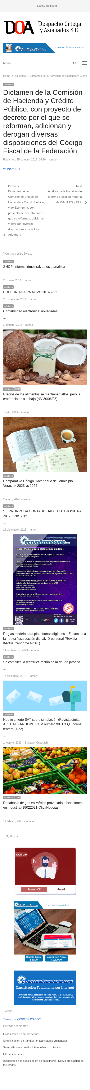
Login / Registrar (47, 5)
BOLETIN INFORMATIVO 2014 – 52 (30, 292)
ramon (53, 159)
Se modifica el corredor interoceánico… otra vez (32, 1047)
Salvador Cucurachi (36, 742)
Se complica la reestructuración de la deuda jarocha (41, 662)
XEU (17, 389)
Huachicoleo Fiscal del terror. (20, 1034)
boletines (8, 84)
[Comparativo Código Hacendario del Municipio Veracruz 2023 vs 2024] (45, 419)
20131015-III (11, 169)
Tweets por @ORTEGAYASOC (22, 1019)
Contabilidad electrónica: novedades (30, 311)
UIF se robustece (13, 1054)
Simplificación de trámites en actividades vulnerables (35, 1040)
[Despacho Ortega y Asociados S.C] (45, 27)
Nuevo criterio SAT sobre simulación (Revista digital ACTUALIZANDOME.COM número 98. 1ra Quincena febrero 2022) (42, 724)
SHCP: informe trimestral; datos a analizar (34, 266)
